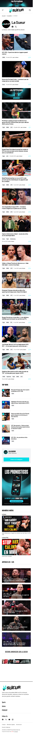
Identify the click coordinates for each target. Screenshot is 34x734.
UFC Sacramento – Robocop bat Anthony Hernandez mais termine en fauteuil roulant (20, 427)
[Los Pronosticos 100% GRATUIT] (16, 3)
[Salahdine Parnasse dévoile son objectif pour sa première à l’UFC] (6, 405)
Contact (4, 724)
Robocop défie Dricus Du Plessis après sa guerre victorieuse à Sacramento (20, 415)
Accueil (3, 15)
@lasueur (12, 451)
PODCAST (4, 710)
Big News (9, 376)
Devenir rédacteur (6, 727)
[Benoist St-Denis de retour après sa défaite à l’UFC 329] (6, 393)
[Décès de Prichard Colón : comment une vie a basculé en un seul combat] (16, 69)
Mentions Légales (11, 724)
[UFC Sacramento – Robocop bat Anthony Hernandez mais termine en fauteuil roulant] (6, 429)
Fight (3, 127)
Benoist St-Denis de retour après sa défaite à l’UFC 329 (20, 390)
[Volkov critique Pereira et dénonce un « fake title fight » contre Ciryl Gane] (16, 253)
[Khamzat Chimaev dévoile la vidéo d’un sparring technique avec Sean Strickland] (16, 280)
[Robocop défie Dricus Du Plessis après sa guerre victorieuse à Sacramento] (6, 417)
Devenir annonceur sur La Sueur (16, 651)
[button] (3, 10)
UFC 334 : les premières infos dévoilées (19, 438)
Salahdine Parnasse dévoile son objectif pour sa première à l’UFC (20, 402)
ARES (3, 376)
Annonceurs (19, 724)
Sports (3, 702)
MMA (3, 57)
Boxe (3, 84)
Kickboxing (12, 239)
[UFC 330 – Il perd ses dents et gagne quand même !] (16, 42)
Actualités (9, 15)
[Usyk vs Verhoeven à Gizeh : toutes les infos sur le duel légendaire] (16, 223)
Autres (3, 706)
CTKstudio (16, 731)
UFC (11, 127)
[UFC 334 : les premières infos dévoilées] (6, 440)
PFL (11, 322)
